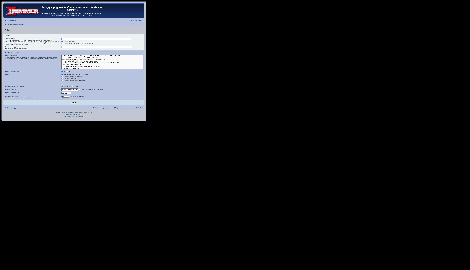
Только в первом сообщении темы (74, 80)
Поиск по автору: (10, 47)
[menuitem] (14, 20)
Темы (76, 86)
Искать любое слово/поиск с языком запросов (78, 43)
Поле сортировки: (11, 89)
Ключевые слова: (11, 38)
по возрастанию (86, 89)
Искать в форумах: (11, 55)
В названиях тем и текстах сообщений (75, 74)
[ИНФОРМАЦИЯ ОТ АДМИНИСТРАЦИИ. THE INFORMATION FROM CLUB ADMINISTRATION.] (102, 56)
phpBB (70, 112)
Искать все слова (69, 41)
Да (64, 71)
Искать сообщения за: (12, 92)
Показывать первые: (12, 96)
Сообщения (67, 86)
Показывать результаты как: (14, 86)
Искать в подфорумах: (12, 71)
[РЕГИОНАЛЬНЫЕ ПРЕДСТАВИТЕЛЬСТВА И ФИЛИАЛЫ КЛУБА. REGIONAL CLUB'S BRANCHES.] (102, 63)
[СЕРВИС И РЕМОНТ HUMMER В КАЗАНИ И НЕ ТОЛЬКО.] (102, 66)
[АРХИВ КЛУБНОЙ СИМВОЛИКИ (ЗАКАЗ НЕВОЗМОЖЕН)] (102, 61)
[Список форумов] (23, 10)
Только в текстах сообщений (72, 76)
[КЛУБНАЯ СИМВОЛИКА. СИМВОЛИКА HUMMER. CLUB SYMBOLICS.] (102, 59)
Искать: (7, 74)
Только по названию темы (71, 78)
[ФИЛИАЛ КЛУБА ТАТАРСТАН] (102, 65)
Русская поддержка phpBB (74, 114)
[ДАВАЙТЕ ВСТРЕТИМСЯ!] (102, 68)
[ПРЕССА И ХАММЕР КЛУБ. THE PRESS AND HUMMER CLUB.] (102, 58)
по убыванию (98, 89)
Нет (69, 71)
